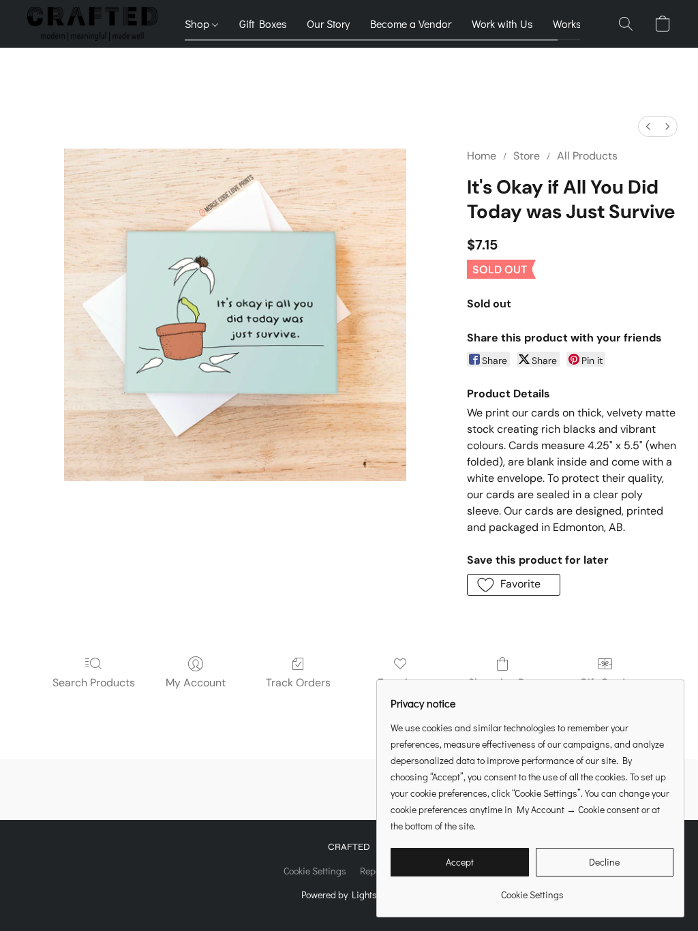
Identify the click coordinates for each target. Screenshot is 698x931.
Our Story (328, 23)
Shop (198, 23)
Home (481, 156)
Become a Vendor (410, 23)
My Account (196, 682)
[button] (92, 24)
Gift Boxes (262, 23)
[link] (532, 889)
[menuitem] (648, 126)
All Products (587, 156)
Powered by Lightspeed (349, 894)
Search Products (93, 682)
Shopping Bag (502, 682)
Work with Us (502, 23)
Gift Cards (605, 682)
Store (526, 156)
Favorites (400, 682)
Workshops (578, 23)
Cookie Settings (315, 870)
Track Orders (298, 682)
